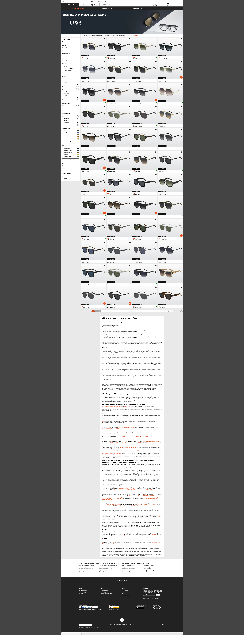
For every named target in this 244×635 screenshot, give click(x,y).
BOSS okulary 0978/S (114, 442)
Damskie (65, 47)
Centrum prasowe (83, 590)
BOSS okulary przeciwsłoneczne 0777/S (128, 447)
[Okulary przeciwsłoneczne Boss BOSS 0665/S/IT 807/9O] (119, 182)
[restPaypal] (87, 607)
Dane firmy (96, 627)
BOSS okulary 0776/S (110, 433)
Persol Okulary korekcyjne (149, 565)
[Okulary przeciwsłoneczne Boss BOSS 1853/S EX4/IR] (170, 295)
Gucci (140, 374)
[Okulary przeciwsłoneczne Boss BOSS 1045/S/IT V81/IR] (144, 250)
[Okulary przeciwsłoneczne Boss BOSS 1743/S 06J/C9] (170, 114)
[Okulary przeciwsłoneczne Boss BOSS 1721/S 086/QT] (144, 137)
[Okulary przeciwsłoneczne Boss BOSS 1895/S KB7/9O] (144, 204)
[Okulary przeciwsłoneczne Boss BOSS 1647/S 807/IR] (144, 182)
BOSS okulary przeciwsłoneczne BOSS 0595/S (111, 453)
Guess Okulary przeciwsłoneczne (106, 568)
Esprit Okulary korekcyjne (149, 571)
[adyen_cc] (80, 607)
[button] (70, 4)
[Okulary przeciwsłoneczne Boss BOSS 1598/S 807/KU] (93, 272)
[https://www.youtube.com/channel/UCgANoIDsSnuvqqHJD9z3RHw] (160, 607)
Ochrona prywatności (89, 627)
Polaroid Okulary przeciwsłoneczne (86, 571)
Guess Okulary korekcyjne (149, 567)
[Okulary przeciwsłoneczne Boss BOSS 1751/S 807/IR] (93, 114)
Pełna (65, 105)
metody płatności (121, 535)
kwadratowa (66, 122)
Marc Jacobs (154, 542)
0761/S (141, 436)
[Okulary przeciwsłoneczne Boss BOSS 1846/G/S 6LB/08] (93, 69)
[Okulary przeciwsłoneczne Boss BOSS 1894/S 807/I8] (93, 204)
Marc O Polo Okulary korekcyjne (128, 570)
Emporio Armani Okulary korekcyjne (129, 571)
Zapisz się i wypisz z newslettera (129, 592)
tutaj (157, 598)
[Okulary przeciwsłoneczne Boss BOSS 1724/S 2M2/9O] (93, 46)
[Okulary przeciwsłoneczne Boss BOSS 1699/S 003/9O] (144, 272)
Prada (151, 374)
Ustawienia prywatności (84, 592)
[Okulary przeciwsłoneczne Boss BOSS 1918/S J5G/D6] (170, 69)
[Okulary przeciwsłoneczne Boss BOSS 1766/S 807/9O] (119, 46)
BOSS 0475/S (127, 406)
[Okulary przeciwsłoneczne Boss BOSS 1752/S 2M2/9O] (119, 159)
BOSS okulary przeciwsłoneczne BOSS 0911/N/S (112, 406)
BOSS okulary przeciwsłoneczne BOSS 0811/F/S (138, 495)
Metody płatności (104, 590)
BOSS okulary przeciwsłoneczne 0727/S (150, 413)
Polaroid (112, 543)
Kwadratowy (66, 84)
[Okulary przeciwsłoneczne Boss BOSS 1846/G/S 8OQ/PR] (119, 91)
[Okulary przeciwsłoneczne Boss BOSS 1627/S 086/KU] (93, 250)
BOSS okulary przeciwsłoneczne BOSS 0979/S (122, 489)
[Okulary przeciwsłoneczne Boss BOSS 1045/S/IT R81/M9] (144, 295)
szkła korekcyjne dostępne (69, 165)
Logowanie (155, 5)
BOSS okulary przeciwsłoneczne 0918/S (110, 425)
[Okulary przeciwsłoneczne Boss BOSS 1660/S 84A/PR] (170, 91)
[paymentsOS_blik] (90, 607)
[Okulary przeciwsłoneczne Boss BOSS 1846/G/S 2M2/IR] (119, 69)
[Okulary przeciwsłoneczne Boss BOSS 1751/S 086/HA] (119, 204)
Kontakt (81, 593)
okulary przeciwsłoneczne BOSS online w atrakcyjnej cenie (123, 540)
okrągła (65, 120)
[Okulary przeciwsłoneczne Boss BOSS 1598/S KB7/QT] (119, 272)
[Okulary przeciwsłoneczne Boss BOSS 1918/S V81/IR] (93, 182)
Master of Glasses (129, 511)
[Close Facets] (70, 35)
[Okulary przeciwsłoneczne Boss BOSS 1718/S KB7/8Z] (170, 182)
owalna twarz (66, 118)
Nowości (65, 66)
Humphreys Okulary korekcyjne (128, 568)
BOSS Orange (114, 376)
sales (134, 546)
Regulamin (81, 627)
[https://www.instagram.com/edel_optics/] (157, 607)
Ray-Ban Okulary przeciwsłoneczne (86, 565)
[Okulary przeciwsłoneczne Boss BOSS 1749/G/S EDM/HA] (93, 137)
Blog (123, 593)
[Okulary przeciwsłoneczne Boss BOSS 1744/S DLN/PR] (170, 272)
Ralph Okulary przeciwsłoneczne (106, 570)
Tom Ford (137, 374)
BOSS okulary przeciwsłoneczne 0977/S (127, 488)
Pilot (64, 86)
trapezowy (66, 124)
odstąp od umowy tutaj (85, 625)
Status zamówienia (126, 595)
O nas (80, 588)
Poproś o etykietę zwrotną (106, 593)
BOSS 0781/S (119, 498)
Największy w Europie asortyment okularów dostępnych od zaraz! (77, 1)
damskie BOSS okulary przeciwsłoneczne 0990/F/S (130, 442)
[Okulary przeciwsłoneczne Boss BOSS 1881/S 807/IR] (119, 295)
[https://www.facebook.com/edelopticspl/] (154, 607)
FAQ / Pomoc (125, 590)
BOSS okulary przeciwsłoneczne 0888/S (140, 489)
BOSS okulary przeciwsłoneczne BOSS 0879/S (125, 497)
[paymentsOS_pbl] (94, 607)
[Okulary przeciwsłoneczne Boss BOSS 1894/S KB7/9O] (93, 91)
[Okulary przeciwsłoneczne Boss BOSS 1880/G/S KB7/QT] (170, 227)
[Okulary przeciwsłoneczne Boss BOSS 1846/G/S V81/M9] (144, 114)
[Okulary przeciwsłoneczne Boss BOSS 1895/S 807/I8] (93, 159)
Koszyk (168, 5)
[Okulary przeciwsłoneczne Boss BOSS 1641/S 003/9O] (170, 250)
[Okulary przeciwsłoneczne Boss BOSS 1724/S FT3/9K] (144, 46)
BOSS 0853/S (138, 505)
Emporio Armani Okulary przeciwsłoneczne (108, 565)
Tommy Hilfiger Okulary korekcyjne (151, 570)
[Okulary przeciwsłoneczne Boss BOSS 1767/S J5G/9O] (144, 69)
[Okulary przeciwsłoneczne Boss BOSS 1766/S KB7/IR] (119, 227)
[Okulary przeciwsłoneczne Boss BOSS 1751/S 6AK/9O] (170, 204)
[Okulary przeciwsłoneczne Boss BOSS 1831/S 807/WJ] (119, 137)
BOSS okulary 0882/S (149, 436)
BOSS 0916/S (151, 495)
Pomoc (123, 588)
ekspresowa (153, 534)
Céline (106, 543)
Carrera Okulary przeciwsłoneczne (86, 570)
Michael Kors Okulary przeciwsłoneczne (107, 567)
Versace (156, 374)
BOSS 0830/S (117, 428)
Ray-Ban (126, 454)
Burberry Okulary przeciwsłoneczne (106, 571)
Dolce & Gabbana (145, 374)
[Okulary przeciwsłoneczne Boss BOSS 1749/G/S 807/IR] (170, 159)
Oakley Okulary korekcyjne (127, 567)
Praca (102, 588)
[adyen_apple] (97, 607)
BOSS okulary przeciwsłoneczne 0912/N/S (130, 450)
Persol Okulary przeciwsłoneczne (86, 568)
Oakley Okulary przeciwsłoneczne (86, 567)
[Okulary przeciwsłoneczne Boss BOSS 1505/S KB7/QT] (119, 114)
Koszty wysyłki (104, 592)
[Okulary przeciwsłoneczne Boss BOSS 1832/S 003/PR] (144, 159)
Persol (132, 467)
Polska (175, 0)
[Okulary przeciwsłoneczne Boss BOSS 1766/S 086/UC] (144, 227)
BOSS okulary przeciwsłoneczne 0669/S (130, 436)
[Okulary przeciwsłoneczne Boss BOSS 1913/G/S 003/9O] (144, 91)
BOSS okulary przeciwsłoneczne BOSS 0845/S (125, 505)
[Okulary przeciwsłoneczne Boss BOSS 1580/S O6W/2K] (119, 250)
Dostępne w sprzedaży (68, 68)
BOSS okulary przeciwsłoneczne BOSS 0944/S (146, 504)
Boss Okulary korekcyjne (149, 568)
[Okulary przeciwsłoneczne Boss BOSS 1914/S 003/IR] (93, 295)
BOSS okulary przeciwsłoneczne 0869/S (150, 441)
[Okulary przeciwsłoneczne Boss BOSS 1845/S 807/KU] (93, 227)
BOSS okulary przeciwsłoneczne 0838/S (126, 427)
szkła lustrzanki (67, 170)
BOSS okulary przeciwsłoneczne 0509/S (150, 432)
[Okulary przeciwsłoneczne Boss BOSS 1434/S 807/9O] (170, 46)
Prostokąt (65, 82)
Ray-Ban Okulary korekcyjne (128, 565)
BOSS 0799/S (109, 499)
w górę (162, 624)
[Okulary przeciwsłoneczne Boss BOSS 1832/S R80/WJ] (170, 137)
